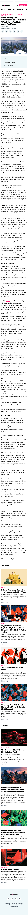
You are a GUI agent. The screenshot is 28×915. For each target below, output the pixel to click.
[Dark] (16, 5)
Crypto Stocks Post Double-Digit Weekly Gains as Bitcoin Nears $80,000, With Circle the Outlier (13, 628)
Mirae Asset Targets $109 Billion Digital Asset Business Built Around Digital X (13, 832)
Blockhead (4, 642)
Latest (3, 9)
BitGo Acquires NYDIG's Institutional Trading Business (13, 870)
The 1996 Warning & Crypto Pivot (12, 668)
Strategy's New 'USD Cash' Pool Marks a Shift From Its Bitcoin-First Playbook (13, 707)
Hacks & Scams (5, 747)
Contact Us (20, 905)
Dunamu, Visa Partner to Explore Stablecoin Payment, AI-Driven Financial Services (13, 789)
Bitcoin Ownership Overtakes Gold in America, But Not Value (13, 591)
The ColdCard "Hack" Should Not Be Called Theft (12, 751)
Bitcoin (3, 587)
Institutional (5, 827)
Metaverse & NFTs (11, 14)
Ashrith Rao (4, 26)
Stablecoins (4, 785)
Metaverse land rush (10, 62)
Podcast (20, 9)
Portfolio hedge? (9, 65)
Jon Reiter (4, 762)
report (8, 301)
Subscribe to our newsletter (14, 903)
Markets (3, 14)
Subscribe (23, 5)
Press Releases (10, 905)
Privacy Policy (14, 906)
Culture (19, 14)
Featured (11, 9)
